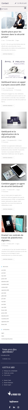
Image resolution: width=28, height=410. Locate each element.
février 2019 (4, 324)
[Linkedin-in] (14, 407)
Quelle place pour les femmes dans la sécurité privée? (12, 34)
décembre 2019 (4, 316)
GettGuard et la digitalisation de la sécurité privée (10, 134)
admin (4, 140)
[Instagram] (18, 407)
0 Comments (18, 90)
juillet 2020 (3, 296)
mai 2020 (3, 301)
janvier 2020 (4, 313)
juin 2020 (3, 298)
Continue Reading (7, 54)
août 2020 (3, 293)
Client (20, 140)
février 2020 (4, 310)
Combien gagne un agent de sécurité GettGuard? (13, 185)
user (4, 40)
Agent (17, 40)
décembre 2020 (4, 281)
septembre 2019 (5, 321)
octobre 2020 (4, 287)
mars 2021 (3, 276)
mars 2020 (3, 307)
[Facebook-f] (10, 407)
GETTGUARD (8, 367)
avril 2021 (3, 273)
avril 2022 (3, 270)
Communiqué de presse (8, 90)
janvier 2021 (4, 278)
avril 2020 (3, 304)
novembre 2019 (5, 318)
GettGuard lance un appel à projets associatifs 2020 (13, 83)
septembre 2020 (5, 290)
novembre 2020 (5, 284)
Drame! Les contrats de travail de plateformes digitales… (12, 238)
